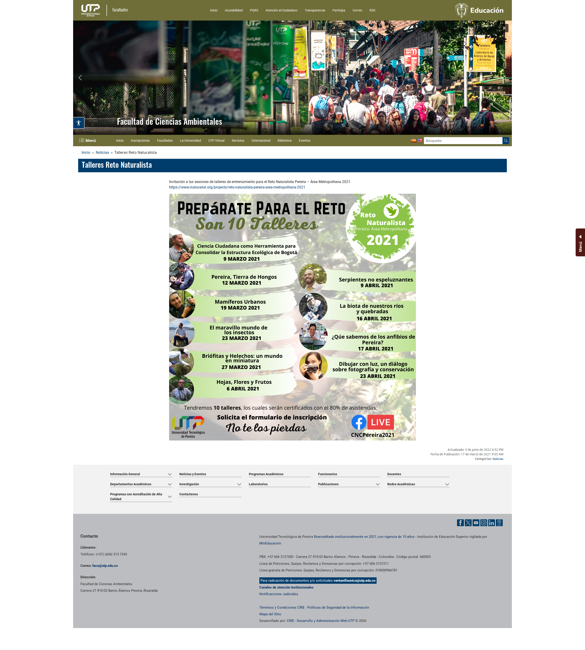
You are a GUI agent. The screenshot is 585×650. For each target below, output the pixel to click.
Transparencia (315, 10)
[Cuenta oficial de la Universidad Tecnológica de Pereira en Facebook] (460, 522)
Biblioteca (285, 140)
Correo (357, 10)
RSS (372, 10)
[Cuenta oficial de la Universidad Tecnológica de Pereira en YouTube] (476, 522)
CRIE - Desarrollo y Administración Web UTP (320, 621)
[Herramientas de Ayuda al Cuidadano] (499, 522)
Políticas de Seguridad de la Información (338, 607)
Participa (338, 10)
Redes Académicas (401, 484)
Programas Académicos (266, 474)
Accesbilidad (234, 10)
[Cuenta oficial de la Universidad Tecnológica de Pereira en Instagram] (483, 522)
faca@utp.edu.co (105, 566)
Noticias (102, 152)
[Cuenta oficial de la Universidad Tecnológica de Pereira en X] (468, 522)
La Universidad (190, 140)
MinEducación (270, 543)
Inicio (214, 10)
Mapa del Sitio (270, 614)
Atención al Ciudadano (282, 10)
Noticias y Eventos (192, 474)
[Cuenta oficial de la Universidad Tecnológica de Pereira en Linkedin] (491, 522)
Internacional (261, 140)
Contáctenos (188, 494)
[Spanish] (413, 140)
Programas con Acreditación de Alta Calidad (136, 496)
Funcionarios (327, 474)
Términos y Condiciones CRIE (282, 607)
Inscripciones (140, 140)
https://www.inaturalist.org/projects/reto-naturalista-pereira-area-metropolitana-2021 (237, 187)
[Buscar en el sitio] (505, 140)
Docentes (394, 474)
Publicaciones (328, 484)
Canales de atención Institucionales (286, 587)
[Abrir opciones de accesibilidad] (79, 123)
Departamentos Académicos (130, 484)
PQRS (254, 10)
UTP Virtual (216, 140)
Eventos (304, 140)
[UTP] (91, 10)
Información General (125, 474)
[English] (419, 140)
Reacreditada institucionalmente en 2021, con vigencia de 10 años (364, 537)
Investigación (189, 484)
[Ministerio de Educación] (455, 10)
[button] (504, 28)
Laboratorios (258, 484)
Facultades (165, 140)
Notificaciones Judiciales (278, 594)
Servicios (238, 140)
